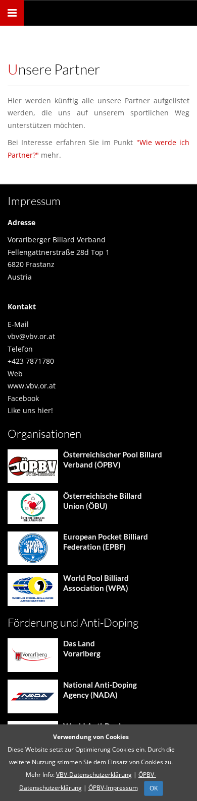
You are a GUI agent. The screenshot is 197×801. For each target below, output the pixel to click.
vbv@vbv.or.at (31, 336)
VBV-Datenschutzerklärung (94, 774)
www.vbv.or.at (32, 385)
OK (154, 788)
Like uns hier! (30, 410)
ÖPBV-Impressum (113, 787)
